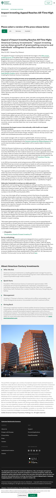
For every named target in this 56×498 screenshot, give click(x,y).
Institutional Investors (7, 450)
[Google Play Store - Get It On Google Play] (33, 462)
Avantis (3, 453)
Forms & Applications (34, 432)
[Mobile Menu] (54, 3)
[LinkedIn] (34, 450)
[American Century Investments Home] (5, 2)
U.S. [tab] (4, 31)
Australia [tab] (27, 31)
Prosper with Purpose (7, 432)
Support (30, 429)
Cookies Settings (22, 495)
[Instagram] (36, 450)
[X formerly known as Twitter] (31, 450)
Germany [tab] (18, 31)
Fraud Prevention (33, 435)
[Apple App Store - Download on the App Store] (33, 458)
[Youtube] (39, 450)
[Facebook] (28, 450)
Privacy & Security (24, 487)
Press (2, 438)
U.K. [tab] (10, 31)
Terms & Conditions (12, 487)
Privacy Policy (5, 435)
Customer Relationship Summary (11, 421)
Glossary (3, 487)
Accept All (32, 495)
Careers (3, 441)
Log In (48, 2)
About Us (4, 429)
